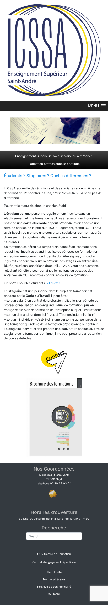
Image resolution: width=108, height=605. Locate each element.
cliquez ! (53, 283)
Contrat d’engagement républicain (54, 562)
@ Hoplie (54, 594)
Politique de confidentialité (54, 586)
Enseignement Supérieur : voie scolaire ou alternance (54, 156)
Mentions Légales (54, 579)
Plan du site (54, 572)
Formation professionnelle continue (54, 164)
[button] (93, 106)
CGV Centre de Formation (54, 554)
